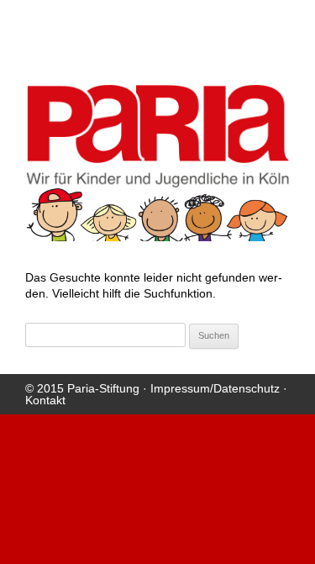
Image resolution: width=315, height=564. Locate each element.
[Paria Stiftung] (157, 182)
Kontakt (45, 400)
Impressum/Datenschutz (215, 388)
